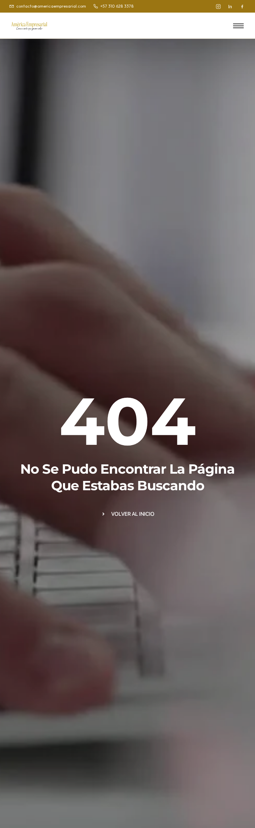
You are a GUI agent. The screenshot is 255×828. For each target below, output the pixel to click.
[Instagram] (218, 6)
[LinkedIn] (230, 6)
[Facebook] (242, 6)
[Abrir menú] (238, 25)
